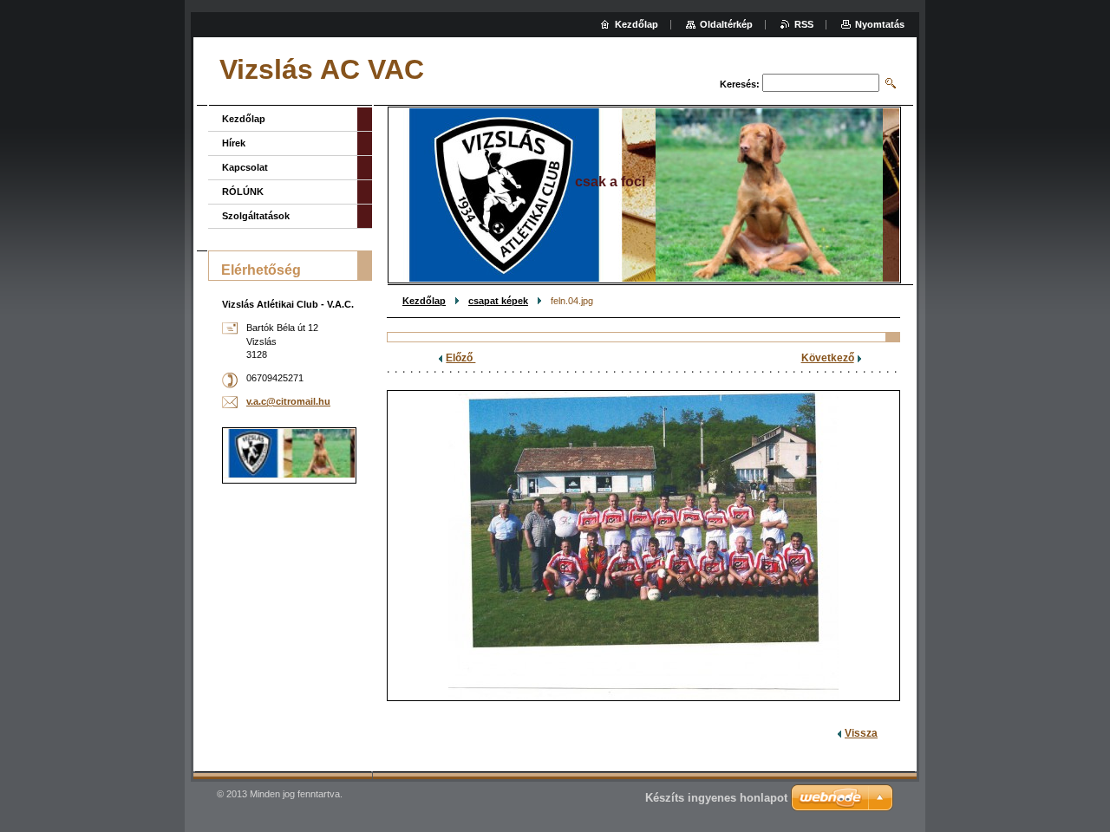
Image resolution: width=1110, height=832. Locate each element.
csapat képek (498, 301)
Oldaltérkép (726, 24)
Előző (460, 358)
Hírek (233, 143)
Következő (827, 358)
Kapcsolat (245, 167)
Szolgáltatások (256, 216)
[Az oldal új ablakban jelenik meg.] (643, 545)
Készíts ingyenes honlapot (716, 797)
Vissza (861, 733)
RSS (803, 24)
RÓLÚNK (243, 191)
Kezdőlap (424, 301)
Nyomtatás (879, 24)
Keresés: (740, 84)
